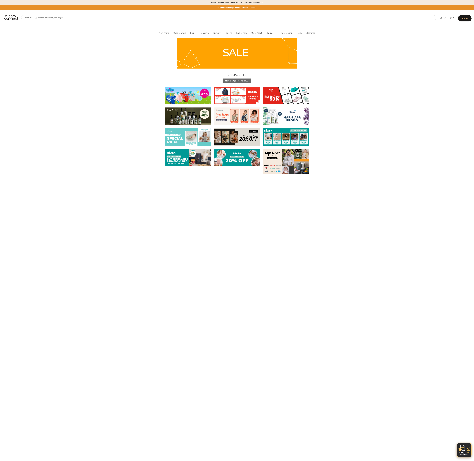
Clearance (310, 33)
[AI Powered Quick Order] (464, 450)
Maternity (205, 33)
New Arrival (164, 33)
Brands (193, 33)
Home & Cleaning (286, 33)
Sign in (451, 18)
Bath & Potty (241, 33)
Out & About (256, 33)
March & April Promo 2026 (236, 81)
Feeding (228, 33)
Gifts (300, 33)
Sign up (465, 18)
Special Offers (179, 33)
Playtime (270, 33)
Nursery (217, 33)
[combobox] (228, 17)
